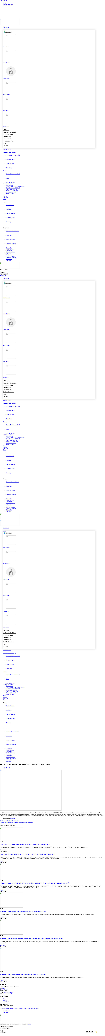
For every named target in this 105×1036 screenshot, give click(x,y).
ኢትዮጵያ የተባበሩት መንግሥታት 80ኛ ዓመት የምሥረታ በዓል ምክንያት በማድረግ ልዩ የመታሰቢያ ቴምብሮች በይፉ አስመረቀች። (35, 883)
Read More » (3, 849)
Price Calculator (6, 46)
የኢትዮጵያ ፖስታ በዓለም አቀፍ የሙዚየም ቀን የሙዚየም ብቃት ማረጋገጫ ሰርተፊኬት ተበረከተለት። (27, 854)
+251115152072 (4, 989)
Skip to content (3, 0)
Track (4, 30)
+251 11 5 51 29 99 (7, 993)
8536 (3, 988)
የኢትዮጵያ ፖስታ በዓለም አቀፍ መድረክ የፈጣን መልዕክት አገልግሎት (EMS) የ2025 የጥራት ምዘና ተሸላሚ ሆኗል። (31, 938)
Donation (12, 818)
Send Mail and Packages (9, 152)
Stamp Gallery (6, 126)
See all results (4, 274)
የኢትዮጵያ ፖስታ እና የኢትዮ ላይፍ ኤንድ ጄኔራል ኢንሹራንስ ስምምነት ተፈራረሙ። (23, 911)
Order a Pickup (6, 78)
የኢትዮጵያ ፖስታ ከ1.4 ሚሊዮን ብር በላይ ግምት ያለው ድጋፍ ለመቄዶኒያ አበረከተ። (23, 974)
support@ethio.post (8, 992)
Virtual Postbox (6, 62)
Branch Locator (6, 94)
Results (2, 272)
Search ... (2, 269)
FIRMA (29, 1024)
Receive (5, 171)
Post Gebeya (5, 110)
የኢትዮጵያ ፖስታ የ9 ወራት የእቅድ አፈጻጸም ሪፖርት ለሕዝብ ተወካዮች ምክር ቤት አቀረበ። (25, 844)
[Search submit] (0, 271)
